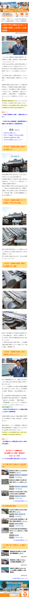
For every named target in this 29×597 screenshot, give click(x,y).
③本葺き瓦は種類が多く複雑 (12, 137)
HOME (3, 19)
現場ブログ (10, 19)
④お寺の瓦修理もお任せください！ (13, 139)
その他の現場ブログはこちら (20, 578)
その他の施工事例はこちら (20, 501)
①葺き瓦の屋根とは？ (10, 133)
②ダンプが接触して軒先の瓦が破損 (13, 135)
